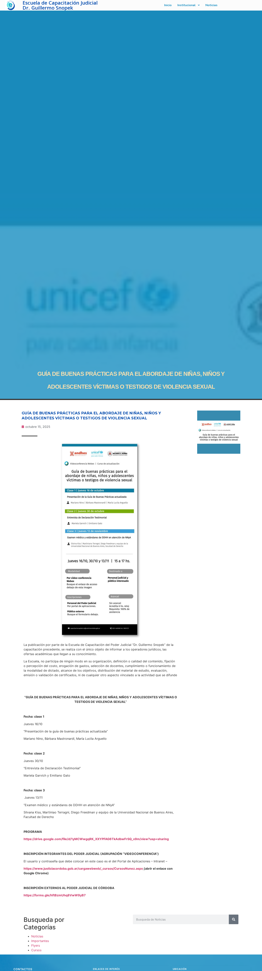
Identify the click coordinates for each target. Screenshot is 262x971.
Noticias (37, 936)
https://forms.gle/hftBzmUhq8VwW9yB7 (55, 895)
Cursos (36, 950)
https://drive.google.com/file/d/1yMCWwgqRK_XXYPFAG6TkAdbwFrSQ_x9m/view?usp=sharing (96, 839)
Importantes (40, 941)
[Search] (233, 919)
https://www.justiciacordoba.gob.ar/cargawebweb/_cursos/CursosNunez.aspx (83, 868)
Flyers (35, 945)
